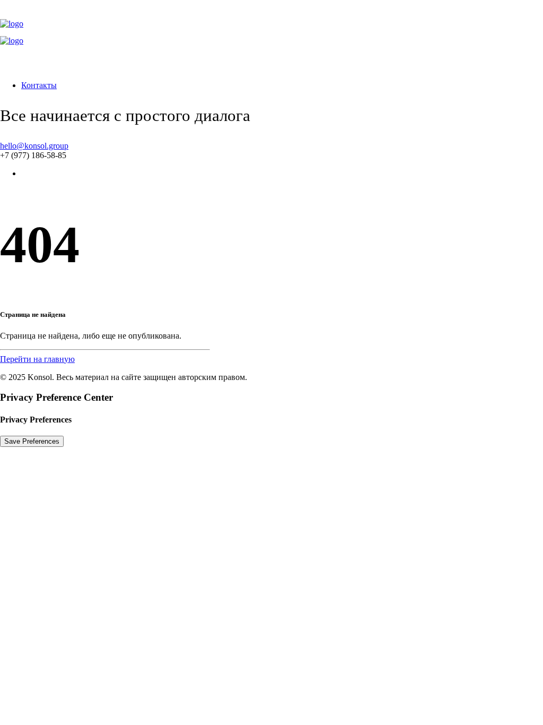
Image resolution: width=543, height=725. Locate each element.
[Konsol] (271, 36)
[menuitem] (282, 85)
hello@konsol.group (34, 145)
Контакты (39, 85)
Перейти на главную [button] (37, 359)
